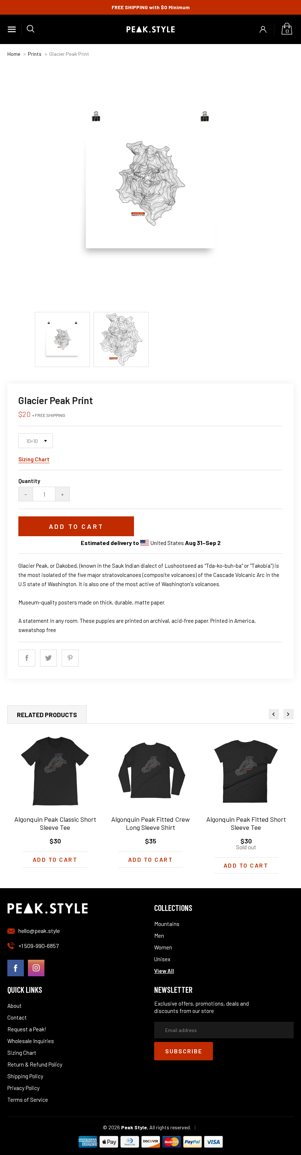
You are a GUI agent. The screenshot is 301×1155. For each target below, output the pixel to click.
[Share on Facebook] (26, 658)
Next (288, 714)
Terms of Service (27, 1099)
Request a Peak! (26, 1029)
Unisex (162, 959)
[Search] (28, 29)
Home (13, 54)
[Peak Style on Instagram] (36, 968)
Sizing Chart (34, 459)
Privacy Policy (23, 1088)
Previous (274, 714)
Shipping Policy (25, 1076)
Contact (17, 1017)
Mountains (166, 923)
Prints (34, 54)
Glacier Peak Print (69, 54)
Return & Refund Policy (34, 1064)
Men (159, 935)
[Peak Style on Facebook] (15, 968)
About (14, 1005)
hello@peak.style (39, 930)
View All (164, 970)
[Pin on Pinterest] (70, 658)
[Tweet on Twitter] (48, 658)
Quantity (29, 480)
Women (163, 947)
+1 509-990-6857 (38, 945)
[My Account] (263, 29)
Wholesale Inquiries (30, 1041)
